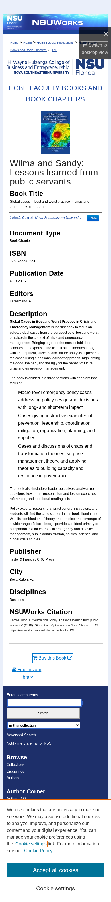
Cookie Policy (38, 850)
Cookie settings (31, 843)
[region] (55, 850)
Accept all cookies (55, 870)
